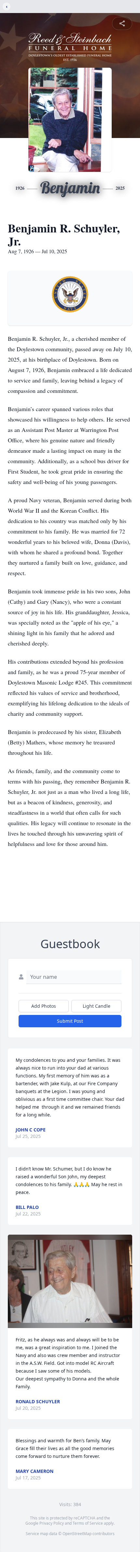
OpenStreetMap (77, 1533)
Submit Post (70, 1021)
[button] (70, 1281)
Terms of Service (88, 1523)
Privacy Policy (51, 1523)
